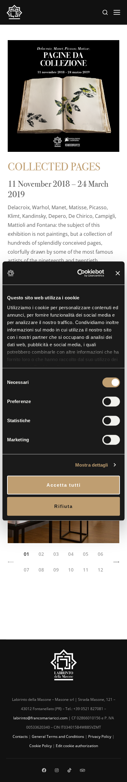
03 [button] (56, 554)
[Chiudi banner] (118, 273)
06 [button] (100, 554)
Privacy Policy (99, 736)
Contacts (20, 736)
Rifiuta (63, 506)
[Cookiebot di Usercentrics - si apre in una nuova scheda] (78, 273)
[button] (11, 562)
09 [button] (56, 570)
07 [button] (26, 570)
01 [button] (26, 554)
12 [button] (100, 570)
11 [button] (85, 570)
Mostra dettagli (91, 465)
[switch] (111, 401)
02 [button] (41, 554)
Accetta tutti (64, 485)
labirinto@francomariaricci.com (40, 718)
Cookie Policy (40, 745)
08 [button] (41, 570)
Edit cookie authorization (77, 745)
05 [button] (85, 554)
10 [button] (71, 570)
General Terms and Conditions (58, 736)
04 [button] (71, 554)
